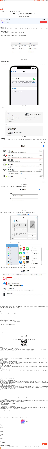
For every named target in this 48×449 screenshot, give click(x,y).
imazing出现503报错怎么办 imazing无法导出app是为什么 (8, 403)
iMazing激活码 (2, 428)
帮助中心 (1, 7)
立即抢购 (1, 331)
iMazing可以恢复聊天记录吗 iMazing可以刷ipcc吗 (7, 399)
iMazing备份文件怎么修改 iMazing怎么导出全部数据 (7, 385)
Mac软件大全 (2, 8)
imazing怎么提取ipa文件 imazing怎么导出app (6, 369)
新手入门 (1, 431)
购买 (1, 9)
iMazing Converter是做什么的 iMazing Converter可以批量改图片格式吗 (10, 321)
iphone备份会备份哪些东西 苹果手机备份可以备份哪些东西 (8, 361)
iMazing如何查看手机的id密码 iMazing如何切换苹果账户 (8, 380)
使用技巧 (1, 434)
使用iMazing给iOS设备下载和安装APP (5, 365)
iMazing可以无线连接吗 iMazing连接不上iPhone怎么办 (8, 410)
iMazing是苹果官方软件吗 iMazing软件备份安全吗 (7, 324)
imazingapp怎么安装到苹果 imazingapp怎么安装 (9, 313)
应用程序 (12, 267)
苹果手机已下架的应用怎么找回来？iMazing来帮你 (7, 320)
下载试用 (1, 332)
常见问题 (7, 11)
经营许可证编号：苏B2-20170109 (19, 446)
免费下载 (43, 19)
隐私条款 (1, 438)
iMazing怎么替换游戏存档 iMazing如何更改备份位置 (7, 406)
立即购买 (43, 22)
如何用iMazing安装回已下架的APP (5, 319)
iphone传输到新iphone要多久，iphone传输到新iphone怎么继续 (9, 348)
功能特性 (1, 425)
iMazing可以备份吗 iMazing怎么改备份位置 (6, 390)
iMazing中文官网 (2, 11)
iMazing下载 (1, 427)
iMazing (6, 446)
